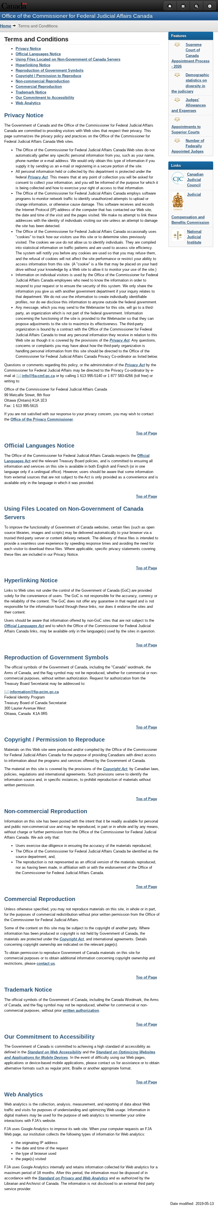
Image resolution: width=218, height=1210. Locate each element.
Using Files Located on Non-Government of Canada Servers (68, 59)
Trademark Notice (31, 92)
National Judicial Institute (194, 236)
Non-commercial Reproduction (43, 81)
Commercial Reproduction (39, 86)
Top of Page (146, 433)
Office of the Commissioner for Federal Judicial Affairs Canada (77, 16)
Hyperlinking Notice (33, 65)
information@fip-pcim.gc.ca (34, 692)
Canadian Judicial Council (195, 179)
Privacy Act (38, 177)
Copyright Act (115, 769)
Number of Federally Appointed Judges (187, 146)
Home (5, 26)
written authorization (81, 1010)
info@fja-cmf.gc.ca (38, 376)
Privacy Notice (28, 48)
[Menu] (183, 6)
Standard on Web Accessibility (54, 1052)
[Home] (169, 6)
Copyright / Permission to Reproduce (48, 76)
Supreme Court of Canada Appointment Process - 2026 (190, 55)
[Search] (196, 6)
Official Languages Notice (38, 54)
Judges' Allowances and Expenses (188, 105)
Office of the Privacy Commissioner (42, 419)
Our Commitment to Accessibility (45, 97)
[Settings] (210, 6)
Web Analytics (28, 103)
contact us (46, 963)
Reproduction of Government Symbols (49, 70)
